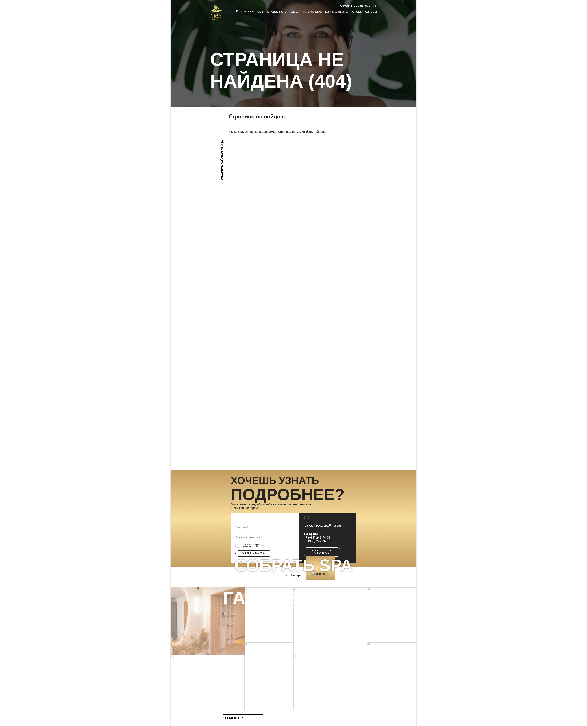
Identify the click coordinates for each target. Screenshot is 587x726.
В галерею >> (234, 717)
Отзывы (357, 11)
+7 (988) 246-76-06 (351, 6)
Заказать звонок (322, 552)
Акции (260, 11)
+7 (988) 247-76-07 (317, 541)
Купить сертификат (337, 11)
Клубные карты (277, 11)
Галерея (294, 11)
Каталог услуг (245, 11)
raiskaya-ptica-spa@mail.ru (322, 525)
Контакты (371, 11)
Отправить (254, 553)
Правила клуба (312, 11)
